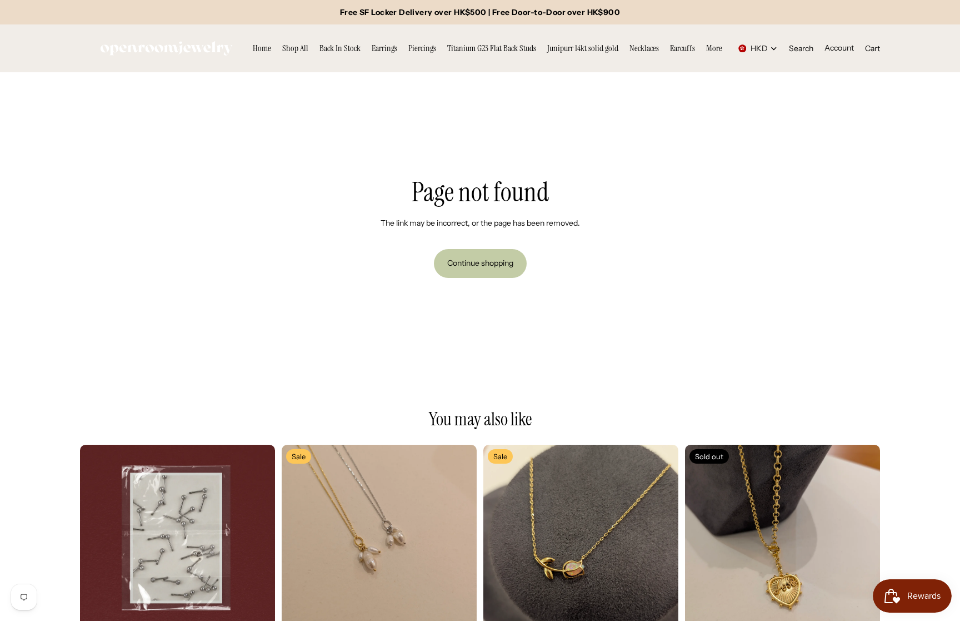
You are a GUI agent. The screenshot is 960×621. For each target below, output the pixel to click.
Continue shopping (480, 263)
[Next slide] (258, 542)
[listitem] (714, 48)
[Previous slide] (96, 542)
